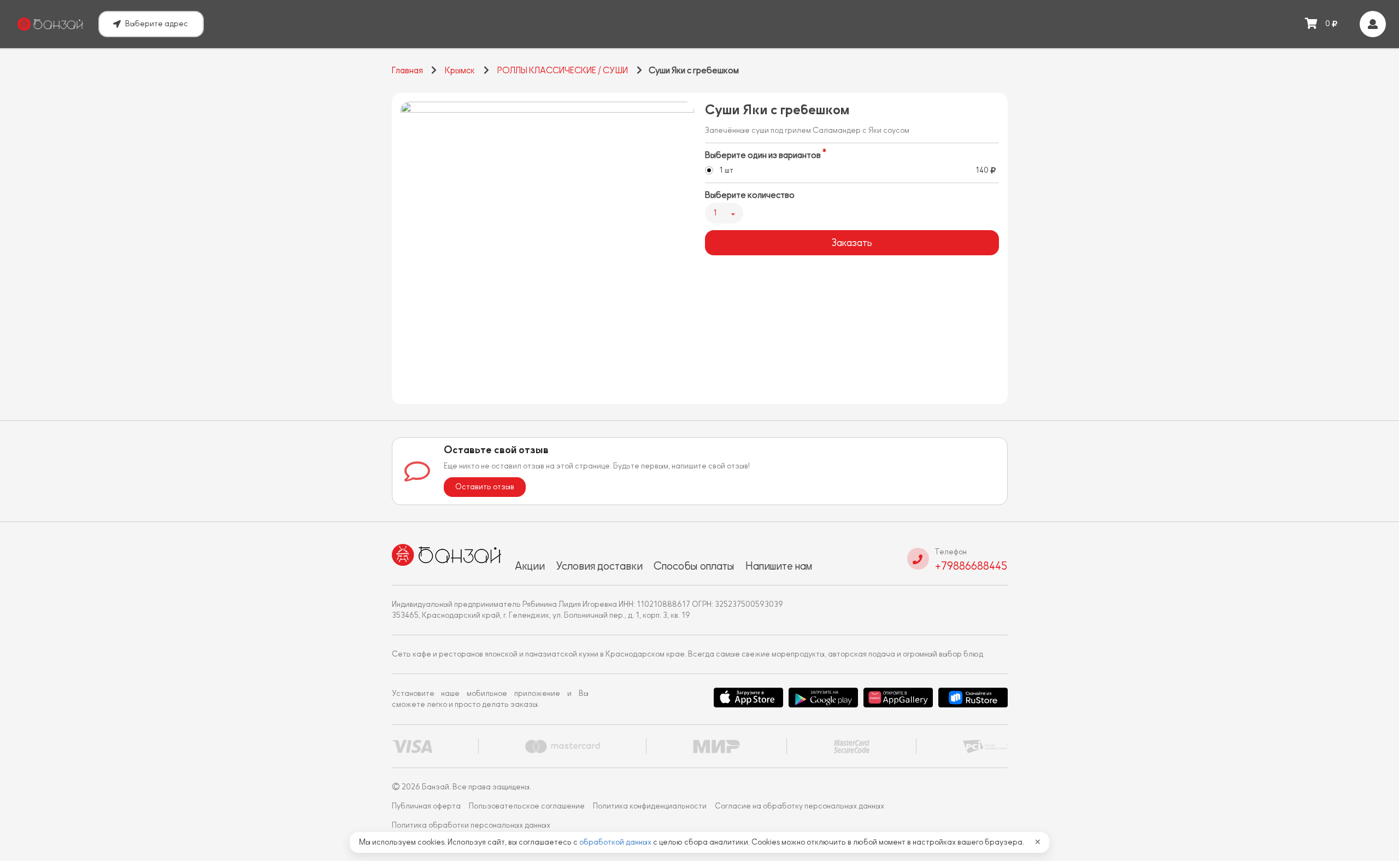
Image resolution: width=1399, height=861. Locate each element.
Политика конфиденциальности (650, 806)
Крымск (460, 70)
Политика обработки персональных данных (471, 825)
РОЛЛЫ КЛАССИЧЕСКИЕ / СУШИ (562, 70)
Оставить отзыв (484, 487)
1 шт (726, 170)
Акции (530, 565)
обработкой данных (616, 842)
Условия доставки (599, 565)
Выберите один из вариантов (763, 155)
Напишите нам (778, 565)
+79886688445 (971, 566)
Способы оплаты (694, 565)
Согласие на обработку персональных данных (799, 806)
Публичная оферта (426, 806)
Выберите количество (750, 195)
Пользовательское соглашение (527, 806)
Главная (407, 70)
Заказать (851, 242)
